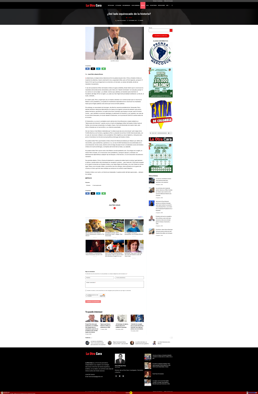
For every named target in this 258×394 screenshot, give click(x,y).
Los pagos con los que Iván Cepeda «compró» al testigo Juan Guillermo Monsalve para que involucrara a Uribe (161, 382)
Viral (147, 5)
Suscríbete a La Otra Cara (161, 35)
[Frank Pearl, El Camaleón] (147, 374)
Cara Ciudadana (135, 5)
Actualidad (118, 5)
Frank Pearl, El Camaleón (158, 373)
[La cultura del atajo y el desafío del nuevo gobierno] (132, 343)
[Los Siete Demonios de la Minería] (154, 343)
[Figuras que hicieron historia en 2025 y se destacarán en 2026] (107, 318)
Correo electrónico (120, 277)
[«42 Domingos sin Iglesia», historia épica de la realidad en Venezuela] (122, 318)
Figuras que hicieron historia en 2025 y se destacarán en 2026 (105, 325)
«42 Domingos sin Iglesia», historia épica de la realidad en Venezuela (122, 325)
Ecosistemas (153, 5)
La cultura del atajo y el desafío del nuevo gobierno (142, 342)
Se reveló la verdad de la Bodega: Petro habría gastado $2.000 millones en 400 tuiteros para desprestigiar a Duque (161, 365)
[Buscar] (172, 5)
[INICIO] (126, 17)
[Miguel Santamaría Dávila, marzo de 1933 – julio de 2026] (110, 343)
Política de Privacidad (168, 0)
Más (167, 5)
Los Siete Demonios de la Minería (164, 342)
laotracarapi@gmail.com (96, 376)
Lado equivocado (97, 185)
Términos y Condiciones (157, 0)
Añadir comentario (91, 282)
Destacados (111, 5)
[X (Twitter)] (93, 69)
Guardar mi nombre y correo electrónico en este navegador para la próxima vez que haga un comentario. (109, 290)
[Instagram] (123, 376)
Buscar (150, 27)
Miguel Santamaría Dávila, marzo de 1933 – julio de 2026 (120, 342)
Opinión (143, 5)
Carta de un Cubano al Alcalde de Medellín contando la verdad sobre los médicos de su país (162, 357)
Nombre (88, 277)
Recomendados (126, 5)
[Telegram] (98, 69)
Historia (88, 185)
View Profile (117, 367)
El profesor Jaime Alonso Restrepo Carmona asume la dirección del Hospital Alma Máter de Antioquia (164, 231)
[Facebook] (87, 69)
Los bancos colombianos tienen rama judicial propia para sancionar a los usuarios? (163, 180)
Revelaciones (161, 5)
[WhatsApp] (103, 69)
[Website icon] (115, 208)
